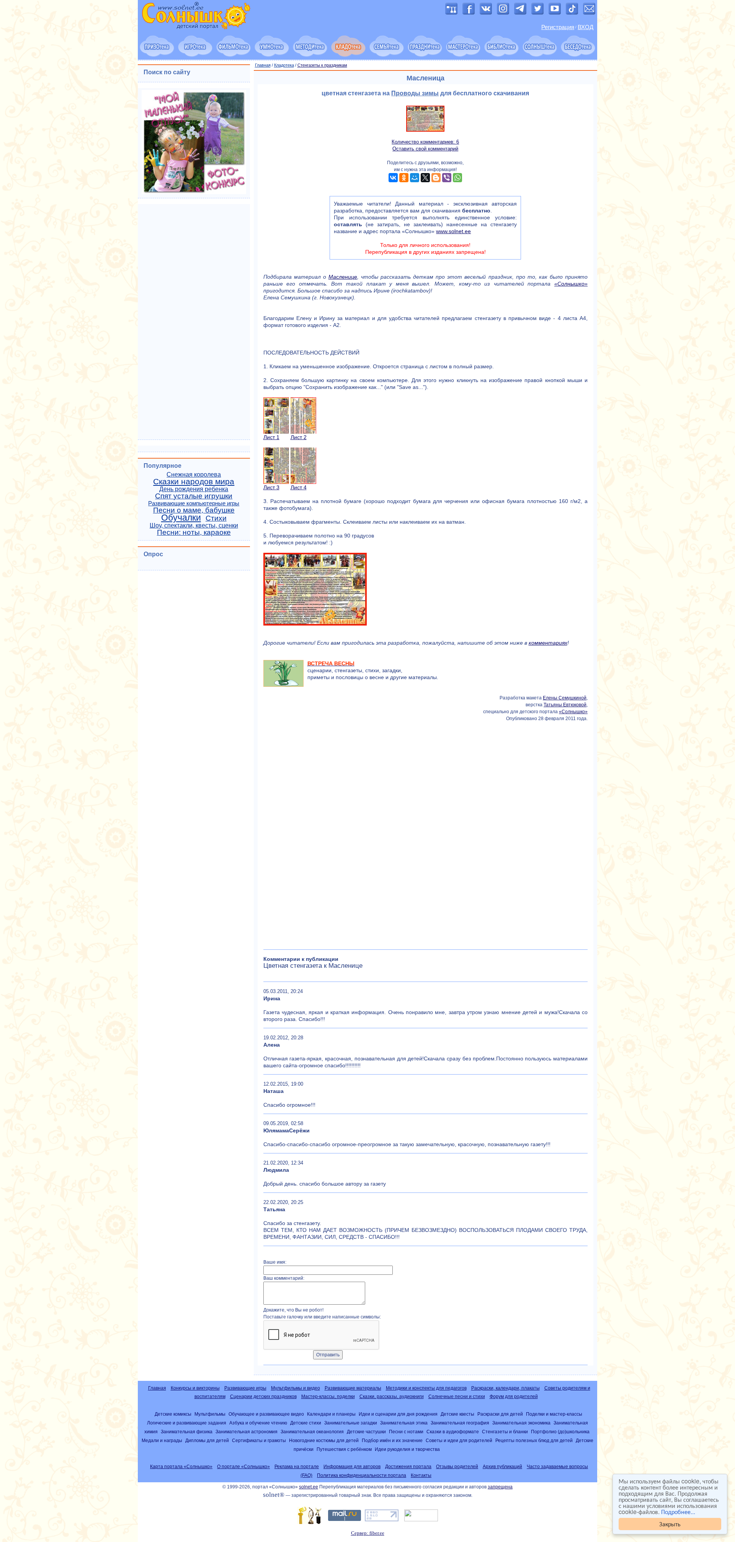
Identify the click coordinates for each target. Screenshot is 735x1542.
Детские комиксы (173, 1413)
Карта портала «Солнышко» (181, 1466)
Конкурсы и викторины (195, 1388)
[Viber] (446, 177)
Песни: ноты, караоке (194, 532)
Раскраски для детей (500, 1413)
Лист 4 (299, 487)
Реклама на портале (296, 1466)
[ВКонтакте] (393, 177)
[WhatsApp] (457, 177)
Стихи (216, 518)
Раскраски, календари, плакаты (505, 1388)
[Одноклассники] (403, 177)
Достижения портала (408, 1466)
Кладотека (284, 65)
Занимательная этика (404, 1422)
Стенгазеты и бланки (505, 1431)
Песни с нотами (406, 1431)
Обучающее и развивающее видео (266, 1413)
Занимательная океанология (312, 1431)
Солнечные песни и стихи (456, 1396)
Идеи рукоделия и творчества (407, 1449)
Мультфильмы (209, 1413)
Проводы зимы (415, 93)
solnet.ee (308, 1487)
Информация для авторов (352, 1466)
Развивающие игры (245, 1388)
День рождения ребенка (193, 489)
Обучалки (181, 518)
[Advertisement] (425, 833)
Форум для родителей (514, 1396)
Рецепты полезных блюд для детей (534, 1440)
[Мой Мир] (414, 177)
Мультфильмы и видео (295, 1388)
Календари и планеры (331, 1413)
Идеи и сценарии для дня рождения (398, 1413)
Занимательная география (460, 1422)
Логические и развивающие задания (186, 1422)
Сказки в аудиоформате (452, 1431)
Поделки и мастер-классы (554, 1413)
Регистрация (557, 27)
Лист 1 (271, 437)
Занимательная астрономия (247, 1431)
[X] (425, 177)
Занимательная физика (186, 1431)
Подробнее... (678, 1511)
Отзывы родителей (457, 1466)
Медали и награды (162, 1440)
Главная (263, 65)
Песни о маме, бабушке (194, 510)
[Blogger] (436, 177)
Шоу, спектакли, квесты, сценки (194, 525)
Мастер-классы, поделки (328, 1396)
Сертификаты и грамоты (259, 1440)
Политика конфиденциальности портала (361, 1475)
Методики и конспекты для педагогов (426, 1388)
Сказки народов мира (193, 481)
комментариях (548, 643)
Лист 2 (299, 437)
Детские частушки (366, 1431)
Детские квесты (457, 1413)
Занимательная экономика (521, 1422)
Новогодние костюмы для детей (324, 1440)
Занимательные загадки (350, 1422)
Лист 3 (271, 487)
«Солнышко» (571, 284)
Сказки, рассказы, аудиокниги (391, 1396)
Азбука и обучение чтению (258, 1422)
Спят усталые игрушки (193, 496)
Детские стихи (305, 1422)
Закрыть (670, 1523)
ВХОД (585, 27)
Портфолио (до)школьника (560, 1431)
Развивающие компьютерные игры (193, 503)
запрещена (500, 1487)
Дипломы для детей (207, 1440)
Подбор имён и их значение (392, 1440)
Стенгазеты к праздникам (322, 65)
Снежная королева (194, 474)
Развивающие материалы (353, 1388)
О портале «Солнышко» (243, 1466)
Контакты (421, 1475)
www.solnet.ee (453, 231)
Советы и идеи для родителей (459, 1440)
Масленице (342, 277)
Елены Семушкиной (564, 698)
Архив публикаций (502, 1466)
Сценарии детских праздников (263, 1396)
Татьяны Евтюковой (565, 704)
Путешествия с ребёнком (344, 1449)
